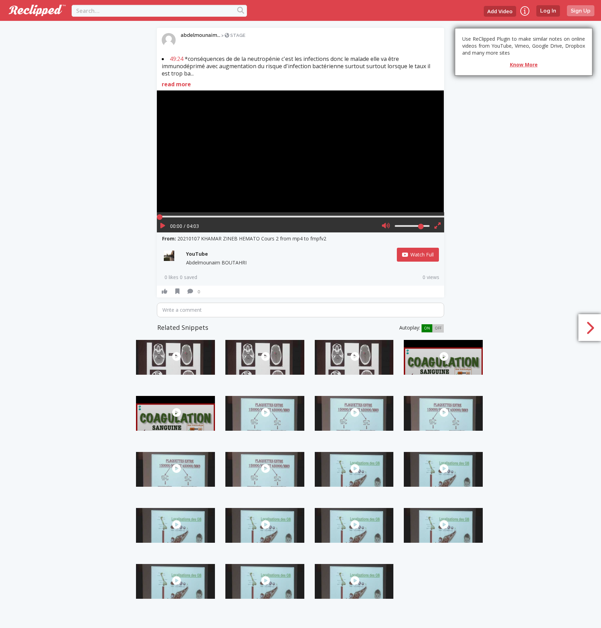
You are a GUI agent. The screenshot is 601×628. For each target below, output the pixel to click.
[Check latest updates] (524, 11)
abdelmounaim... (200, 35)
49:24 (176, 59)
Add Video (500, 11)
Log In (548, 11)
